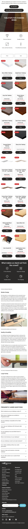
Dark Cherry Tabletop (21, 120)
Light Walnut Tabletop (7, 120)
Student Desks (5, 494)
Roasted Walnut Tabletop (7, 145)
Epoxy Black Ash (20, 223)
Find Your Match (18, 479)
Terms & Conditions (6, 472)
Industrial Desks (5, 496)
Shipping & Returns (6, 475)
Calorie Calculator (18, 477)
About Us (4, 467)
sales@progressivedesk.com (10, 512)
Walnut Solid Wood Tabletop (7, 223)
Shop (7, 78)
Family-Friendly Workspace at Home (9, 499)
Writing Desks (4, 498)
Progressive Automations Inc (11, 522)
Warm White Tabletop (7, 73)
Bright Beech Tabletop (20, 73)
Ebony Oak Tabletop (20, 144)
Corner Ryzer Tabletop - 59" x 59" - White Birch (20, 171)
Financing (4, 477)
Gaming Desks (5, 491)
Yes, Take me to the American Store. (14, 10)
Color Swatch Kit (7, 248)
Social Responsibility (6, 469)
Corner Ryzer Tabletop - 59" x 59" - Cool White (7, 170)
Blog (16, 476)
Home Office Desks (6, 493)
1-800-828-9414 (9, 510)
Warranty (4, 474)
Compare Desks (18, 472)
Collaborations (5, 483)
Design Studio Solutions (6, 489)
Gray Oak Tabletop (7, 95)
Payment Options (5, 480)
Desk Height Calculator (19, 482)
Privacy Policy (5, 479)
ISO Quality (4, 471)
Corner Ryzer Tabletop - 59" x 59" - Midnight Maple (20, 198)
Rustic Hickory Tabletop (20, 96)
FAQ (16, 474)
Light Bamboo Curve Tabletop (20, 249)
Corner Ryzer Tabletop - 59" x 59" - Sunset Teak (7, 198)
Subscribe (23, 505)
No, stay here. (14, 6)
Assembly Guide (18, 471)
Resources (17, 467)
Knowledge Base (18, 469)
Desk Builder (17, 481)
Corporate (4, 485)
